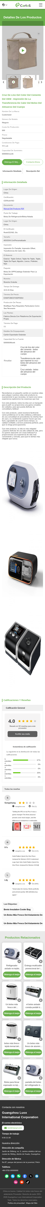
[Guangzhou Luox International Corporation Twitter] (30, 1176)
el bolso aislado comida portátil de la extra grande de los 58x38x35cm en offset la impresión (33, 1006)
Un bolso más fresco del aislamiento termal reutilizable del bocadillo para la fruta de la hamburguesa (12, 1006)
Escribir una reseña (22, 734)
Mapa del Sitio (31, 1203)
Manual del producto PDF (14, 209)
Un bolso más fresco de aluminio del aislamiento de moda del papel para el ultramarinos (33, 1045)
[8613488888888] (6, 1176)
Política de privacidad (16, 1203)
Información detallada (12, 171)
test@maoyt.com (15, 1128)
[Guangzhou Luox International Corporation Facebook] (24, 1176)
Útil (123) (35, 851)
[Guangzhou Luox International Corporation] (23, 5)
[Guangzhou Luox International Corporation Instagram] (36, 1176)
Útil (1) (34, 806)
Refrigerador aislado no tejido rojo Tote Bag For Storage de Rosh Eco (11, 967)
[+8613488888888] (12, 1176)
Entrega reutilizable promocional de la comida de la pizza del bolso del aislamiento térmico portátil (33, 967)
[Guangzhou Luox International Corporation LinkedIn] (16, 1182)
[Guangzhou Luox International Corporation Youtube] (22, 1182)
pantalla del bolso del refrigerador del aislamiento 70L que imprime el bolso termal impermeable (33, 1084)
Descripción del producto (33, 172)
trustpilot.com (20, 806)
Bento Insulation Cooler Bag (17, 909)
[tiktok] (28, 1182)
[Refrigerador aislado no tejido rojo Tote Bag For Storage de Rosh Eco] (12, 953)
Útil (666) (35, 884)
